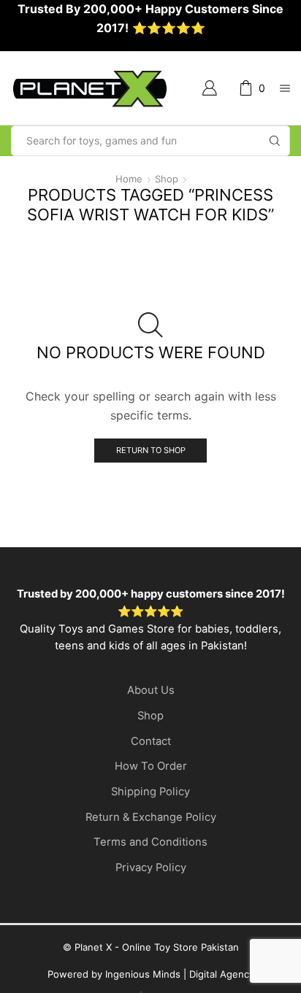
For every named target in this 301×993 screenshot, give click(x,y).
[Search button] (274, 140)
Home (128, 179)
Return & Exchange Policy (150, 817)
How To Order (151, 766)
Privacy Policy (150, 867)
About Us (151, 690)
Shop (166, 179)
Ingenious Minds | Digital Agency (179, 974)
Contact (151, 741)
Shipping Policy (150, 791)
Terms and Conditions (150, 842)
